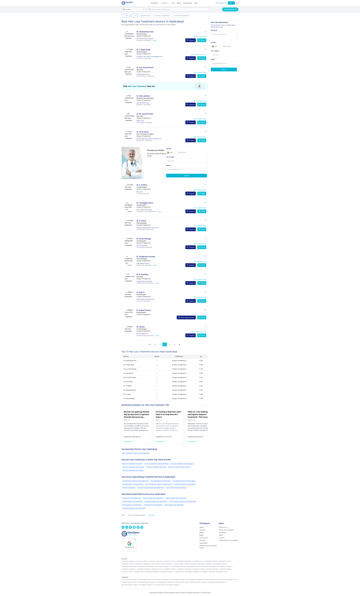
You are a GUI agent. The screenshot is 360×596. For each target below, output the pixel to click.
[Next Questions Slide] (206, 405)
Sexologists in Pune (179, 571)
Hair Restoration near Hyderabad (132, 484)
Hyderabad (143, 40)
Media (202, 532)
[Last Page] (179, 344)
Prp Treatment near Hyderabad (176, 488)
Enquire (192, 40)
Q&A (195, 3)
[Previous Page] (155, 344)
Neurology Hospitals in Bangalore (216, 582)
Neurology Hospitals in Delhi (181, 582)
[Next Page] (174, 344)
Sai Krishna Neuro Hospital (144, 38)
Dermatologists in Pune (193, 566)
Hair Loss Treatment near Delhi (132, 464)
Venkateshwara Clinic (143, 74)
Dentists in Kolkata (178, 564)
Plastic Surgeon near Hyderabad (176, 498)
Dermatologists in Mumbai (178, 566)
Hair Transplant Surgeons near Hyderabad (135, 453)
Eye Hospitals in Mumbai (145, 585)
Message (214, 30)
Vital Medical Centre (142, 263)
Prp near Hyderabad (128, 488)
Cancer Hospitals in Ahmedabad (193, 579)
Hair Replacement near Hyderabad (184, 481)
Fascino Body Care (142, 334)
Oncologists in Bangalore (128, 561)
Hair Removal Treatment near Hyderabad (135, 481)
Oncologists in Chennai (170, 561)
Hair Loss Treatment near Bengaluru (182, 464)
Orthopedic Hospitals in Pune (229, 579)
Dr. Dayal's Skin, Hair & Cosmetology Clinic (149, 56)
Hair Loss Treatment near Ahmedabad (156, 464)
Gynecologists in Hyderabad (129, 566)
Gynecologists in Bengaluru (205, 564)
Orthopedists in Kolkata (128, 564)
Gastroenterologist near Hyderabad (156, 501)
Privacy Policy (206, 593)
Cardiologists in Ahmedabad (224, 566)
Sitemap (202, 540)
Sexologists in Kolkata (225, 569)
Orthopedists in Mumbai (211, 561)
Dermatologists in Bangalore (162, 566)
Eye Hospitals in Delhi (158, 585)
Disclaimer (222, 532)
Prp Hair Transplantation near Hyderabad (151, 488)
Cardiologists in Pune (156, 569)
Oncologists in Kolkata (141, 561)
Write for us (223, 527)
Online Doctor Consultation (228, 540)
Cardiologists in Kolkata (169, 569)
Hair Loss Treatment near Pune (156, 467)
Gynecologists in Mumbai (219, 564)
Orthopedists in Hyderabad (184, 561)
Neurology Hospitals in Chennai (198, 582)
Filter (126, 15)
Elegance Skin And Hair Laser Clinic (147, 228)
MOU (221, 535)
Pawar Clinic (140, 121)
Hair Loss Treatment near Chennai (179, 467)
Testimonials (187, 3)
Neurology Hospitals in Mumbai (164, 582)
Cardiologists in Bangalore (128, 569)
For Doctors (204, 538)
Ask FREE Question (230, 9)
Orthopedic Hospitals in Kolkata (146, 582)
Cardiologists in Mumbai (143, 569)
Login (230, 3)
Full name (170, 157)
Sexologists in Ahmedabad (152, 571)
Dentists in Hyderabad (190, 564)
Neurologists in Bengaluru (192, 571)
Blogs (179, 3)
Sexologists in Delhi (138, 571)
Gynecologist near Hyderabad (174, 505)
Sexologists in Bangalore (166, 571)
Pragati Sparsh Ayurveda (144, 281)
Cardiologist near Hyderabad (153, 505)
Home (124, 515)
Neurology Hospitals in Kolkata (129, 585)
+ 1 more (154, 40)
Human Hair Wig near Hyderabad (184, 484)
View (203, 40)
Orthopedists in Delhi (224, 561)
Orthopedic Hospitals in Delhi (129, 582)
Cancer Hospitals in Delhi (144, 579)
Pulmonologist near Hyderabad (132, 501)
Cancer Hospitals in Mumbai (129, 579)
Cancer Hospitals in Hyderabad (160, 579)
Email (169, 165)
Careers (222, 538)
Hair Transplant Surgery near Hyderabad (159, 484)
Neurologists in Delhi (221, 571)
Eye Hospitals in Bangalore (173, 585)
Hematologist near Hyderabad (131, 505)
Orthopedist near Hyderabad (131, 498)
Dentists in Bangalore (166, 564)
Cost (173, 3)
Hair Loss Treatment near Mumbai (133, 467)
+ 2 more (158, 211)
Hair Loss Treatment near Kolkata (132, 470)
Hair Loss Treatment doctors (137, 515)
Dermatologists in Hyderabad (208, 566)
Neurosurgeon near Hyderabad (153, 498)
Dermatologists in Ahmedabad (145, 566)
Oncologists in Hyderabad (155, 561)
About (202, 527)
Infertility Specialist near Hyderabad (133, 508)
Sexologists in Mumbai (212, 569)
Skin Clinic (139, 192)
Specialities (203, 543)
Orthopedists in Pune (197, 561)
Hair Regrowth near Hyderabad (161, 481)
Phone (169, 148)
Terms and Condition (226, 530)
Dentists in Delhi (155, 564)
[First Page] (150, 344)
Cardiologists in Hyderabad (184, 569)
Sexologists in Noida (127, 571)
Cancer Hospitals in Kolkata (177, 579)
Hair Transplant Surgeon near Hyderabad (183, 501)
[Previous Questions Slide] (201, 405)
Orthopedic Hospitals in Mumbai (212, 579)
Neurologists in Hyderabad (208, 571)
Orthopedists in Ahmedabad (142, 564)
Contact (202, 530)
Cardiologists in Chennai (198, 569)
